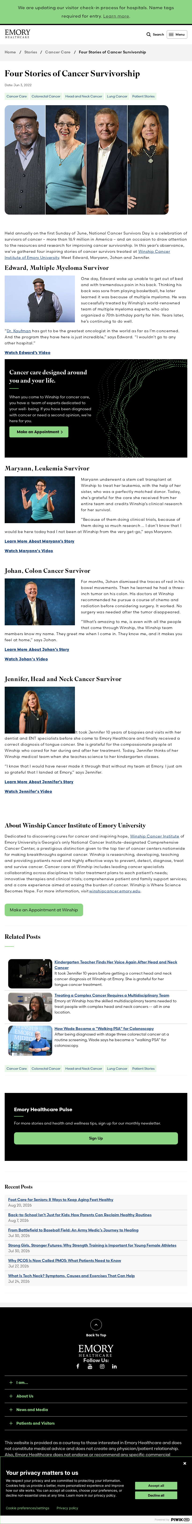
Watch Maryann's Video (29, 550)
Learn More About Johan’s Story (37, 649)
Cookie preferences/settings (27, 1508)
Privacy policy (67, 1508)
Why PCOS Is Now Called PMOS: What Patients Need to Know (64, 1260)
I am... (22, 1382)
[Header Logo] (17, 34)
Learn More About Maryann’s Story (39, 541)
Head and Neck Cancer (83, 96)
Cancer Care (57, 52)
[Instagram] (102, 1366)
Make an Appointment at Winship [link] (44, 910)
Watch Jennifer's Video (28, 791)
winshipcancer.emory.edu (114, 891)
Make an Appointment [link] (38, 431)
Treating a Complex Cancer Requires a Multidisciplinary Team (112, 995)
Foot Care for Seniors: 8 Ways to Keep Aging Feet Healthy (60, 1199)
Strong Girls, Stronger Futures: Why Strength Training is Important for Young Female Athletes (92, 1245)
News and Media (32, 1409)
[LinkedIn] (114, 1366)
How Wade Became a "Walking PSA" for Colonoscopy (104, 1028)
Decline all (156, 1495)
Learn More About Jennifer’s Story (39, 781)
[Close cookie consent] (185, 1463)
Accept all (156, 1485)
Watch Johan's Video (26, 659)
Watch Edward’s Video (27, 352)
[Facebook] (78, 1366)
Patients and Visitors (35, 1423)
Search (158, 34)
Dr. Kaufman (19, 330)
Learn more (116, 16)
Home (10, 52)
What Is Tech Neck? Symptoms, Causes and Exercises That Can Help (71, 1275)
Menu (180, 34)
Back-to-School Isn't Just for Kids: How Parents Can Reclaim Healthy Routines (79, 1214)
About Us (24, 1396)
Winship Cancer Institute (154, 836)
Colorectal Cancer (46, 96)
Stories (30, 52)
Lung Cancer (117, 96)
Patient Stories (143, 96)
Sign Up (96, 1138)
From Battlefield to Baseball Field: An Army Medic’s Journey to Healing (73, 1230)
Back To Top (96, 1335)
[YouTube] (90, 1366)
